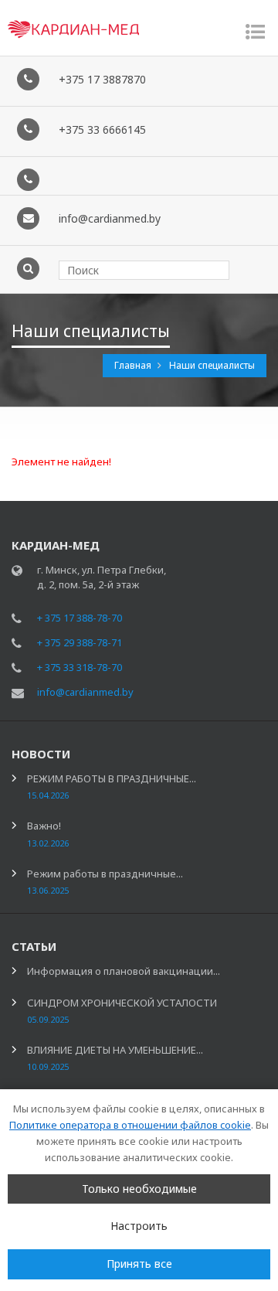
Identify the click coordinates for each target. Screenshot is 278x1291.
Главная (134, 365)
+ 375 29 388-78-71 (79, 642)
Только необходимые (139, 1188)
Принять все (139, 1263)
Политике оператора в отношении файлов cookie (130, 1125)
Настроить (139, 1225)
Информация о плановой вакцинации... (123, 971)
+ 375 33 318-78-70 (79, 667)
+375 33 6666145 (102, 129)
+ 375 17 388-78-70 (79, 618)
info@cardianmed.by (110, 218)
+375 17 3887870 (102, 79)
